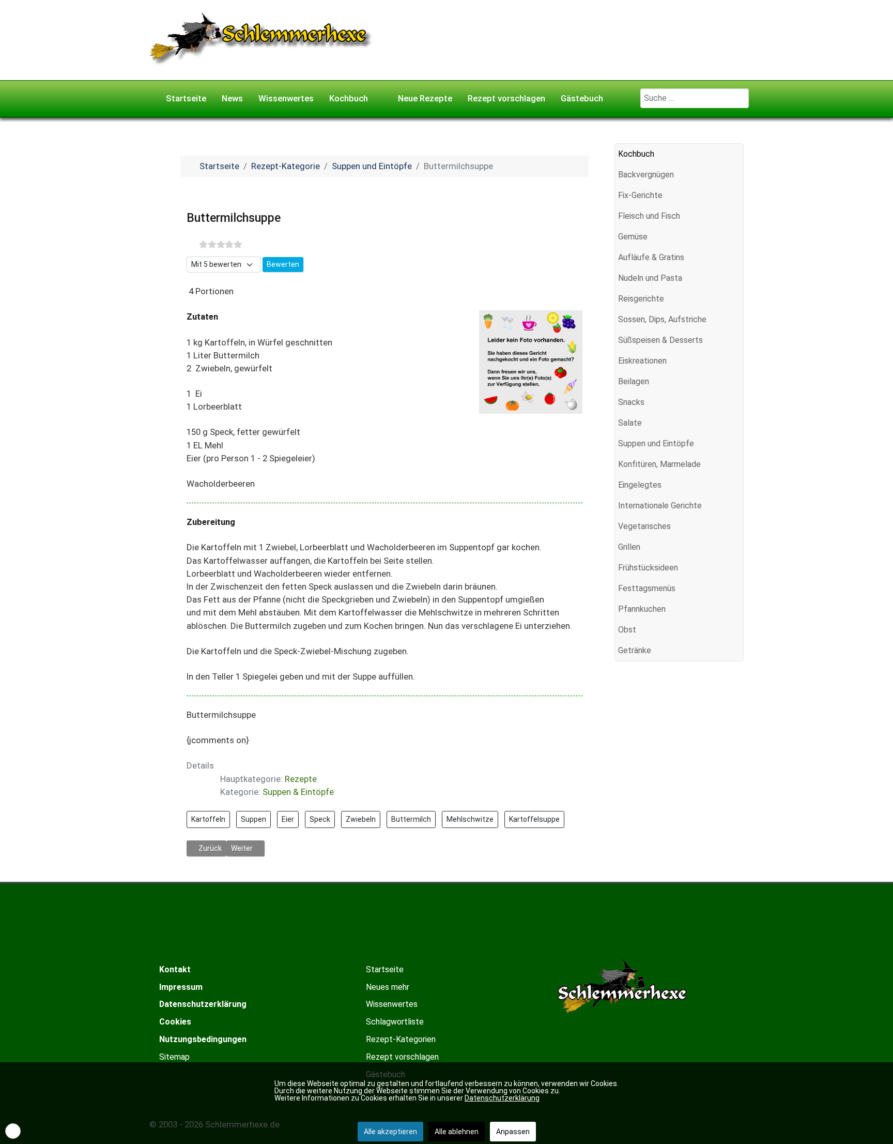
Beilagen (633, 381)
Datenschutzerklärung (203, 1004)
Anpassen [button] (513, 1131)
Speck (320, 819)
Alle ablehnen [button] (457, 1131)
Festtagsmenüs (646, 588)
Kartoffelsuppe (534, 819)
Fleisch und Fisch (649, 216)
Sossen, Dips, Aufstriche (662, 319)
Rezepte (301, 779)
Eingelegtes (639, 485)
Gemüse (633, 237)
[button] (735, 174)
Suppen (253, 819)
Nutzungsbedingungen (203, 1039)
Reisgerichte (641, 299)
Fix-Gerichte (640, 195)
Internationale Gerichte (660, 505)
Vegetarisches (644, 526)
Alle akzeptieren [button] (390, 1131)
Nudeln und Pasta (650, 278)
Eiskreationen (642, 361)
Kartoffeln (208, 819)
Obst (627, 630)
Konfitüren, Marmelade (659, 464)
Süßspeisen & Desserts (660, 340)
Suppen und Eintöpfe (656, 443)
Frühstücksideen (648, 568)
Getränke (634, 650)
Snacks (631, 402)
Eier (288, 819)
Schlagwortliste (395, 1022)
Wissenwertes (392, 1004)
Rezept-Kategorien (401, 1039)
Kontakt (175, 969)
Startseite (385, 969)
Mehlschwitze (470, 819)
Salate (630, 423)
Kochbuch (636, 154)
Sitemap (174, 1057)
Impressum (181, 987)
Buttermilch (411, 819)
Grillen (629, 547)
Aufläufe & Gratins (651, 257)
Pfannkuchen (642, 609)
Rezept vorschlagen (402, 1057)
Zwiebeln (361, 819)
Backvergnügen (646, 174)
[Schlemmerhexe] (261, 39)
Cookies (175, 1022)
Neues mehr (387, 987)
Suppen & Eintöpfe (298, 792)
